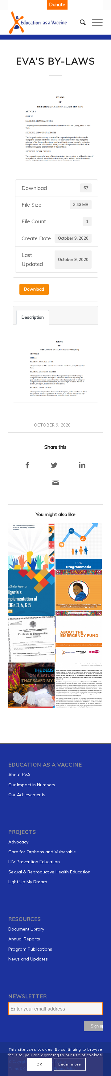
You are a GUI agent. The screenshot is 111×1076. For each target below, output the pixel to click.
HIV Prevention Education (34, 861)
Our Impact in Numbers (31, 785)
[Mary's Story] (79, 593)
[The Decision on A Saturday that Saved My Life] (31, 685)
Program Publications (30, 949)
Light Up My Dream (27, 882)
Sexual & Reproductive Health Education (49, 872)
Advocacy (18, 842)
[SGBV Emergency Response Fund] (79, 639)
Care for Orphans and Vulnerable (42, 852)
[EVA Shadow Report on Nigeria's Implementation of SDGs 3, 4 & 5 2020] (31, 593)
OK (39, 1064)
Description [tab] (33, 317)
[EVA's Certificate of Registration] (31, 639)
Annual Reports (24, 939)
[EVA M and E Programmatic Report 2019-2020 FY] (79, 546)
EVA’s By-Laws (55, 61)
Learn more (69, 1064)
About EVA (19, 774)
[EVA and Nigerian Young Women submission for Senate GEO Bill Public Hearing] (79, 685)
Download (34, 289)
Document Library (26, 929)
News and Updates (28, 959)
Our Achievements (26, 794)
